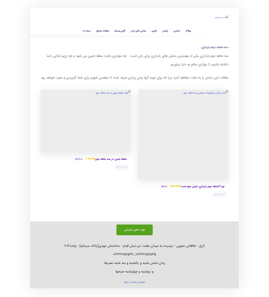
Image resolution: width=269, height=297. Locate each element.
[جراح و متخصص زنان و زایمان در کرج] (207, 21)
